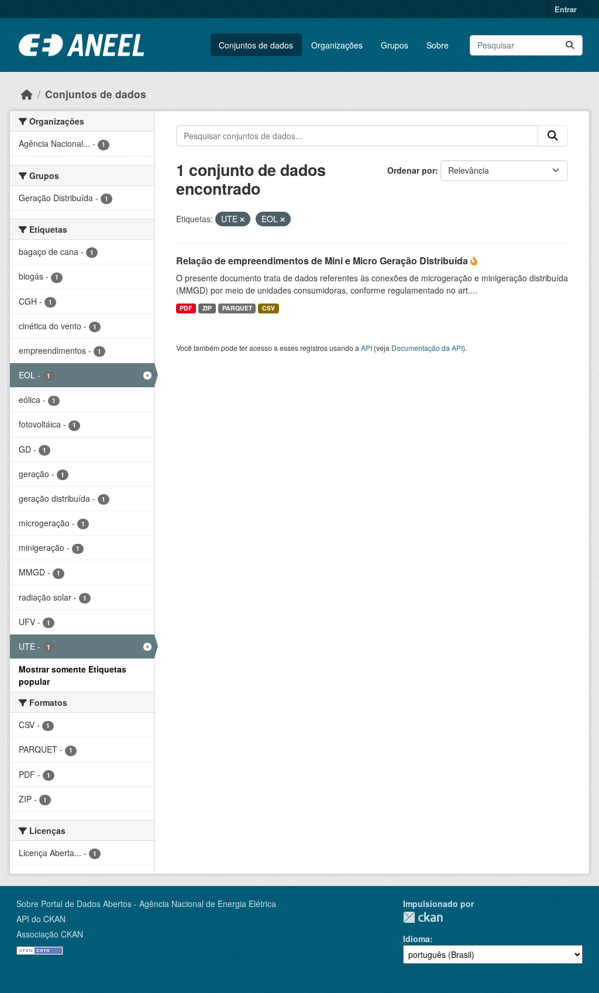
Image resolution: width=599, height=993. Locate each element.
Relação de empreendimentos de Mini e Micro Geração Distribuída (323, 260)
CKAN (423, 917)
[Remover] (242, 219)
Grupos (394, 45)
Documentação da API (427, 348)
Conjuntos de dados (256, 45)
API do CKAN (41, 919)
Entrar (566, 9)
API (366, 348)
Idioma (416, 938)
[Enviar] (569, 45)
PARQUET (237, 308)
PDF (186, 308)
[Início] (27, 94)
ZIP (207, 308)
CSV (268, 308)
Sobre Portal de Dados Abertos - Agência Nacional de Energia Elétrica (146, 903)
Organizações (337, 45)
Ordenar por (411, 170)
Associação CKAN (49, 934)
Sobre (437, 45)
